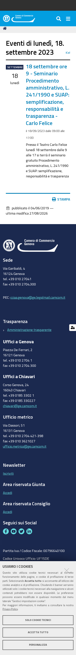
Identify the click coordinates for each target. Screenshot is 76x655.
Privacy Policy (10, 609)
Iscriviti (8, 473)
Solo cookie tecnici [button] (38, 620)
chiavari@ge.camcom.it (20, 406)
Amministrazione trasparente (29, 329)
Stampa (63, 199)
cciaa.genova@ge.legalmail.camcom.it (37, 297)
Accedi (7, 492)
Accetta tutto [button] (38, 632)
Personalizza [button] (38, 645)
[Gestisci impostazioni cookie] (72, 327)
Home (5, 28)
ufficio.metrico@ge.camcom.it (24, 446)
